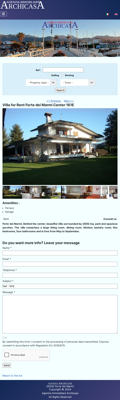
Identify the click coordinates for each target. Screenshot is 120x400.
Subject (7, 281)
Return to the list (12, 375)
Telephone (9, 270)
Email (6, 259)
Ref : (38, 69)
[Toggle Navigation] (3, 14)
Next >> (69, 100)
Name (6, 247)
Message (8, 292)
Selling (55, 75)
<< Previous (53, 100)
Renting (69, 75)
